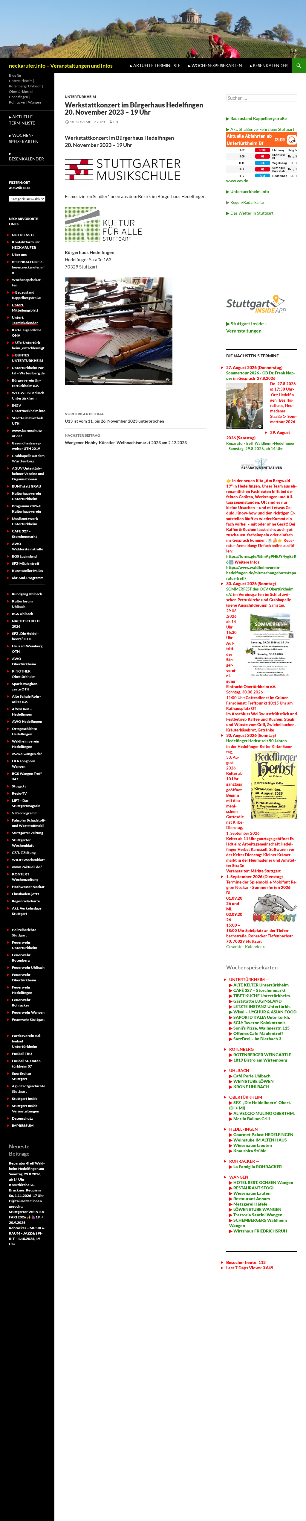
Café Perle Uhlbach (251, 1075)
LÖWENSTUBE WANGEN (256, 1209)
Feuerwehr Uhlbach (28, 967)
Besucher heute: (242, 1262)
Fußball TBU (22, 1053)
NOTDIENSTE (23, 235)
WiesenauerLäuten (251, 1193)
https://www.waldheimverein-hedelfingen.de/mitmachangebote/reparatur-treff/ (261, 573)
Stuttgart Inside (25, 1098)
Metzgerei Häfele (249, 1203)
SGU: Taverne (258, 1022)
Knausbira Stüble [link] (249, 1150)
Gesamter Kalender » (245, 946)
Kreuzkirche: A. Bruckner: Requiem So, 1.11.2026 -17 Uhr (26, 1190)
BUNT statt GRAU (26, 486)
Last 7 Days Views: (244, 1267)
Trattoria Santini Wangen (257, 1214)
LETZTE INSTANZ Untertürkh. (261, 1006)
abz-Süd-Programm (27, 578)
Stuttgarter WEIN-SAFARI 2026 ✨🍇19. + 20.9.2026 (27, 1217)
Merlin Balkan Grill (252, 1118)
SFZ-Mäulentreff (25, 563)
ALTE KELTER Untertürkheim (261, 984)
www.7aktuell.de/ (27, 867)
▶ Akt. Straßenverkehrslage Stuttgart (260, 129)
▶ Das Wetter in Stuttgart (249, 212)
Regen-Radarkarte (247, 202)
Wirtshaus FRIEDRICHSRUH (259, 1230)
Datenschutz (22, 1118)
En (115, 122)
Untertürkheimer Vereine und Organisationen (28, 473)
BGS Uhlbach (22, 613)
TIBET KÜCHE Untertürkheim (261, 995)
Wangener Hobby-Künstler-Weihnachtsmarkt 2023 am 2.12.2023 (126, 439)
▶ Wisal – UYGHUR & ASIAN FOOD (262, 1011)
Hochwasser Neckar (28, 886)
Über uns (19, 254)
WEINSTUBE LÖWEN (253, 1081)
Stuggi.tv (19, 786)
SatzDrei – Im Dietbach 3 (256, 1038)
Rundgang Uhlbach (27, 594)
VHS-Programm (24, 813)
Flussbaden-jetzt (25, 894)
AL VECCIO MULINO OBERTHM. (263, 1113)
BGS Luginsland (24, 556)
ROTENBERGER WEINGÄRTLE (262, 1054)
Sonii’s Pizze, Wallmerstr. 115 (261, 1027)
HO (236, 1182)
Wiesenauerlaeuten (252, 1145)
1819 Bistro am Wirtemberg (259, 1059)
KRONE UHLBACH (250, 1086)
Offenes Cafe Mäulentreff (257, 1033)
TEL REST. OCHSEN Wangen (266, 1182)
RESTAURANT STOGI (252, 1187)
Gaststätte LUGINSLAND (256, 1001)
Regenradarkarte (26, 901)
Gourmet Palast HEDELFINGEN (263, 1134)
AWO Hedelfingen (27, 721)
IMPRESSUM (22, 1125)
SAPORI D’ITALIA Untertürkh (260, 1017)
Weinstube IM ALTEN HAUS (260, 1139)
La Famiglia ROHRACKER (257, 1166)
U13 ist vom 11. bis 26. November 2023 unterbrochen (114, 417)
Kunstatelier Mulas (27, 570)
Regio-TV (19, 793)
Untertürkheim (80, 96)
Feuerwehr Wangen (28, 1012)
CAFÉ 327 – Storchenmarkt (259, 990)
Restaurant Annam (251, 1198)
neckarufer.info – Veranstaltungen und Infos (61, 65)
